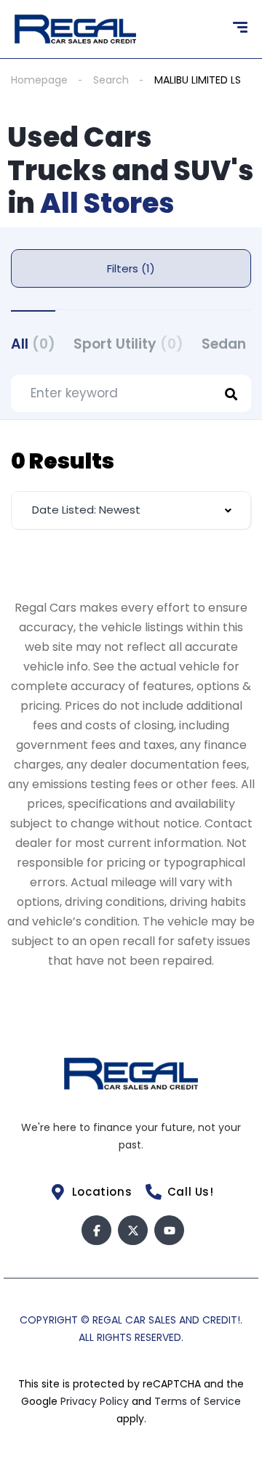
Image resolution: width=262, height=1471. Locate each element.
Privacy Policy (96, 1401)
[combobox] (131, 510)
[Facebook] (96, 1230)
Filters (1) (131, 268)
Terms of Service (197, 1401)
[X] (133, 1230)
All (33, 344)
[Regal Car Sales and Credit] (75, 29)
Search (111, 80)
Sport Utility (128, 344)
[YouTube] (169, 1230)
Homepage (39, 80)
